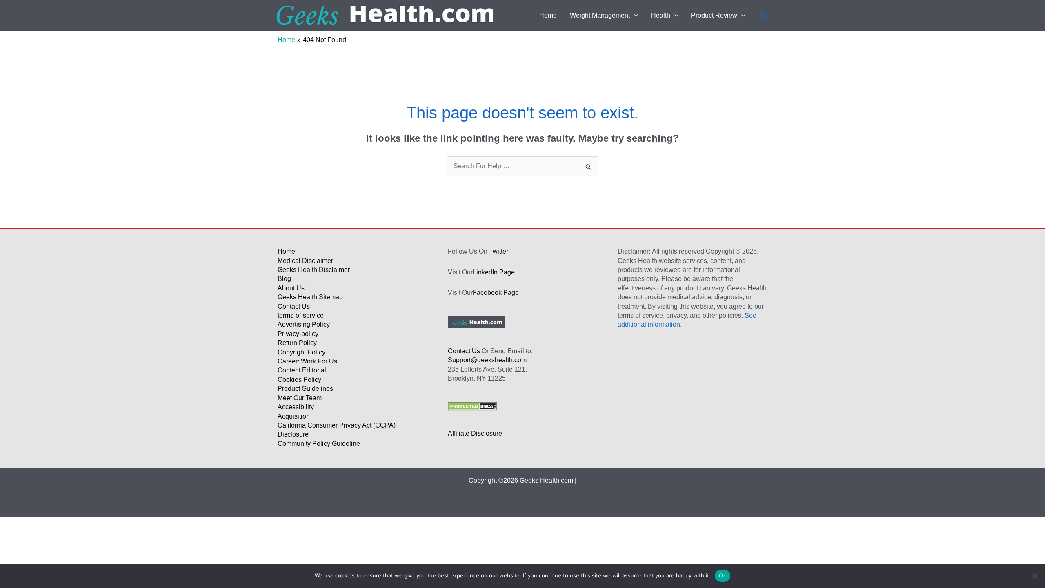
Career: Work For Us (307, 361)
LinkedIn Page (494, 272)
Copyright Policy (301, 352)
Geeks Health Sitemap (310, 297)
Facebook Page (496, 292)
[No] (1035, 576)
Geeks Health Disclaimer (314, 269)
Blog (284, 278)
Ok (722, 575)
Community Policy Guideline (319, 443)
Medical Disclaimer (305, 260)
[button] (634, 15)
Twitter (498, 251)
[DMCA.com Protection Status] (472, 405)
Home (286, 251)
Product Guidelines (305, 388)
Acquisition (294, 416)
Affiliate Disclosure (475, 433)
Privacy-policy (298, 333)
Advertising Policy (304, 324)
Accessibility (296, 406)
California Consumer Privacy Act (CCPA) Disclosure (337, 430)
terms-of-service (301, 315)
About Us (291, 288)
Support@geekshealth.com (487, 359)
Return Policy (297, 342)
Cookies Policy (299, 379)
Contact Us (294, 306)
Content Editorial (302, 370)
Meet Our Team (300, 397)
